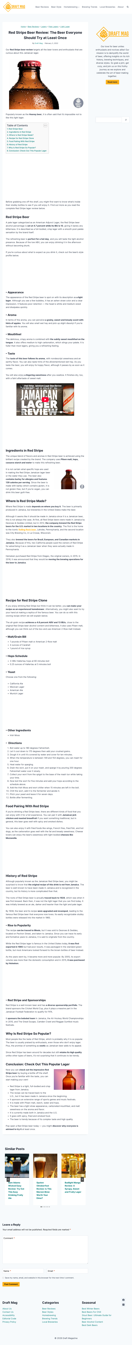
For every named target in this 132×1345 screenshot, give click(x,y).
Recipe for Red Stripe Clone (21, 138)
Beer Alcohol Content (92, 1322)
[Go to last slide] (8, 1179)
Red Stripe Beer (16, 129)
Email (51, 1271)
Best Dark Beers (89, 1325)
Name (7, 1271)
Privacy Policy (9, 1322)
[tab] (41, 1206)
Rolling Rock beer (27, 529)
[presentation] (17, 1166)
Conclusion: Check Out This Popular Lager (28, 151)
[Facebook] (123, 1300)
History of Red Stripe (18, 144)
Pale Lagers (53, 27)
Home (23, 27)
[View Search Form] (128, 7)
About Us (7, 1308)
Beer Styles (47, 1312)
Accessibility (8, 1315)
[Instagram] (123, 1305)
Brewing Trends (89, 7)
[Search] (126, 119)
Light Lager (65, 27)
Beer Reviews (42, 7)
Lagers (44, 27)
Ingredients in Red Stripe (20, 132)
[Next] (82, 1179)
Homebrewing (49, 1315)
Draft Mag (39, 43)
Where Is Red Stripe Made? (21, 135)
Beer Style (56, 7)
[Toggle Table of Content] (44, 125)
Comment (9, 1238)
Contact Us (7, 1312)
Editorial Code (9, 1318)
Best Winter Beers (90, 1308)
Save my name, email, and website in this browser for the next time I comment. (39, 1278)
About (121, 7)
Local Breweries (107, 7)
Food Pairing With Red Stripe (22, 141)
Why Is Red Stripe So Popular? (22, 148)
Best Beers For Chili (91, 1312)
